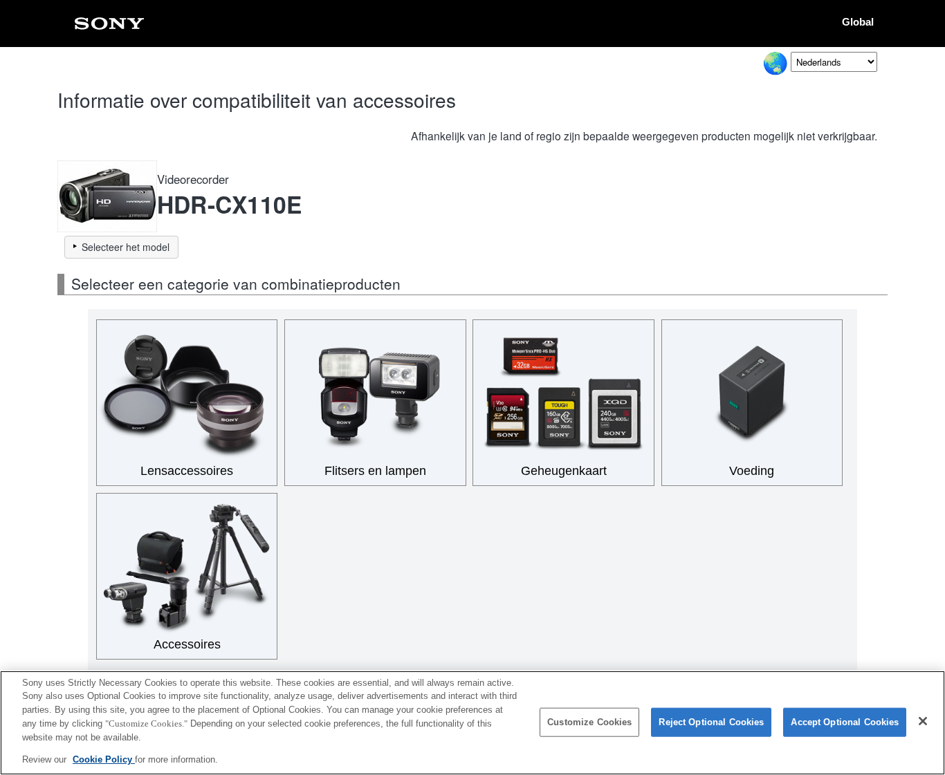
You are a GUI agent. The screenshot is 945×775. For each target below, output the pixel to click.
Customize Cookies (589, 722)
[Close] (923, 721)
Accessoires (187, 644)
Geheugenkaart (564, 471)
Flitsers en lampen (375, 471)
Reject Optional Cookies (711, 722)
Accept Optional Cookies (845, 722)
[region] (472, 723)
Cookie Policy (104, 759)
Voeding (751, 471)
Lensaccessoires (186, 471)
